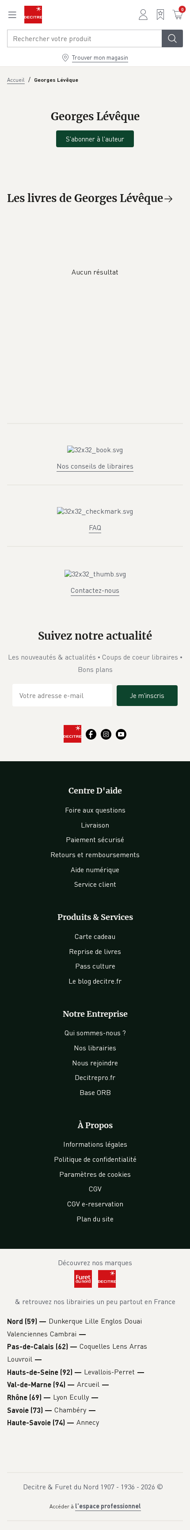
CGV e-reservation (95, 1203)
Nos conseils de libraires (95, 466)
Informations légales (95, 1144)
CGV (95, 1188)
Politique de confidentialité (95, 1159)
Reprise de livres (95, 951)
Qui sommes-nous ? (95, 1032)
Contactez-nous (95, 590)
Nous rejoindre (95, 1062)
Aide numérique (95, 869)
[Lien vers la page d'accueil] (33, 14)
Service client (95, 884)
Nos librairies (95, 1047)
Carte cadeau (95, 936)
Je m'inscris (147, 695)
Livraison (95, 824)
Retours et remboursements (95, 854)
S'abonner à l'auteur (95, 139)
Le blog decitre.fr (95, 981)
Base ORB (95, 1092)
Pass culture (95, 965)
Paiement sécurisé (95, 839)
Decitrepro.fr (95, 1077)
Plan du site (95, 1218)
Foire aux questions (95, 809)
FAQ (95, 527)
